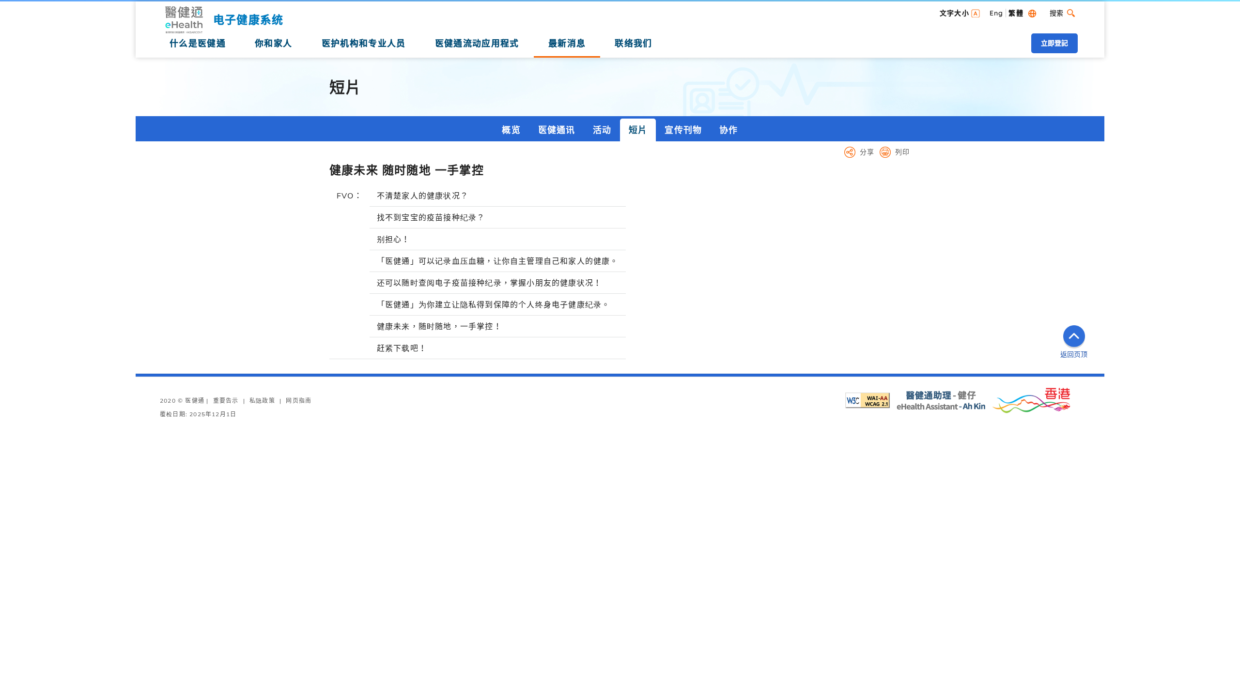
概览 (511, 130)
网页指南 (298, 400)
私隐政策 (262, 400)
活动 (602, 130)
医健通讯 (556, 130)
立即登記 (1054, 43)
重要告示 (226, 400)
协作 (728, 130)
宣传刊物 (683, 130)
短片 (638, 130)
